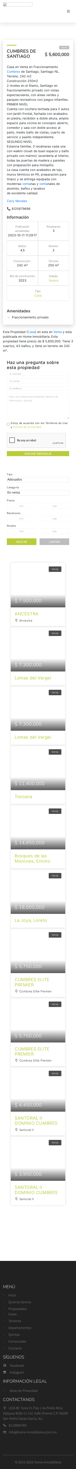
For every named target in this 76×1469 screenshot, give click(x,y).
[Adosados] (38, 479)
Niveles (11, 525)
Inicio (12, 1295)
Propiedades (17, 1308)
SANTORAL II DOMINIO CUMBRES (36, 1121)
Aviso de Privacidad (24, 1390)
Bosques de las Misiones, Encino (32, 858)
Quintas (14, 1334)
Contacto (15, 1348)
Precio (11, 500)
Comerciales (17, 1341)
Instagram (17, 1372)
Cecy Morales (17, 201)
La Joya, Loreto (31, 920)
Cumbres (13, 71)
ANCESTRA (27, 613)
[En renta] (38, 492)
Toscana (23, 796)
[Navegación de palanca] (68, 11)
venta (26, 184)
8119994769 (17, 1425)
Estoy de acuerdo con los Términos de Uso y (39, 424)
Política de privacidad (27, 426)
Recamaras (13, 513)
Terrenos (14, 1321)
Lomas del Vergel (33, 677)
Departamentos (19, 1327)
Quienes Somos (19, 1302)
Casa (38, 295)
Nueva (53, 280)
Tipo (9, 474)
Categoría (13, 487)
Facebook (17, 1365)
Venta (64, 47)
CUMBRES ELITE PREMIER (32, 982)
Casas (12, 1314)
